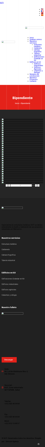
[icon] (38, 444)
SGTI (2, 3)
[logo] (34, 28)
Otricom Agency (12, 441)
